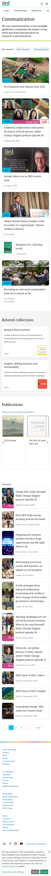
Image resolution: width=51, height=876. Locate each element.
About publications (10, 796)
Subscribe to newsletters (36, 844)
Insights (5, 752)
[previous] (3, 442)
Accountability (8, 824)
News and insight (9, 749)
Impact (5, 783)
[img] (47, 442)
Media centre (7, 805)
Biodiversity (37, 10)
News (4, 755)
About (5, 816)
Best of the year (23, 49)
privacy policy (8, 866)
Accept (44, 872)
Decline (35, 872)
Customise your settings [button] (13, 872)
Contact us (6, 818)
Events (5, 758)
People (5, 827)
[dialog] (25, 862)
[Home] (6, 3)
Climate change (20, 10)
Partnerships (7, 777)
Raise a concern (8, 821)
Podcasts (6, 764)
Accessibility (7, 799)
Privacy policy (8, 802)
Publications (7, 794)
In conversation (8, 761)
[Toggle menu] (46, 3)
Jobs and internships (10, 830)
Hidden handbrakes (10, 786)
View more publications (18, 412)
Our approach (8, 771)
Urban (6, 10)
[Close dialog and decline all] (49, 850)
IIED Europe (7, 808)
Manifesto (6, 774)
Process (5, 780)
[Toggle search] (42, 3)
